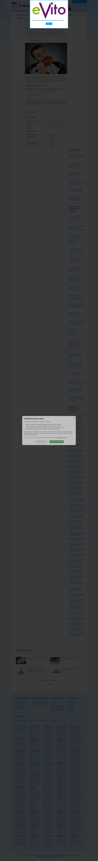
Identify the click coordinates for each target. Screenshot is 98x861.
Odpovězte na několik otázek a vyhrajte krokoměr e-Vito (48, 20)
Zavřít (49, 24)
